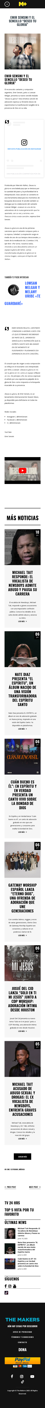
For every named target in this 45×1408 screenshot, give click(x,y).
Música (22, 1169)
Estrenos (14, 1169)
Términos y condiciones (22, 1337)
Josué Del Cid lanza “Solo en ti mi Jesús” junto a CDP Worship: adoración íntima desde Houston (22, 999)
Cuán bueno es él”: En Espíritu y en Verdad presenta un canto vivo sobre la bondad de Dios (22, 794)
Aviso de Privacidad (22, 1332)
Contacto (22, 1342)
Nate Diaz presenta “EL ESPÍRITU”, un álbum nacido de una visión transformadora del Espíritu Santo (22, 689)
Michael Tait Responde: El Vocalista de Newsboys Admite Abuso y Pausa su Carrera (22, 583)
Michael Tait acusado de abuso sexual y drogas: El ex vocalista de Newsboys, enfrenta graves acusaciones (22, 1099)
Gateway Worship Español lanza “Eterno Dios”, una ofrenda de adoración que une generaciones (22, 898)
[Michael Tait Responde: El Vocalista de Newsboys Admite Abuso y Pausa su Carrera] (23, 547)
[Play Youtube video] (23, 470)
